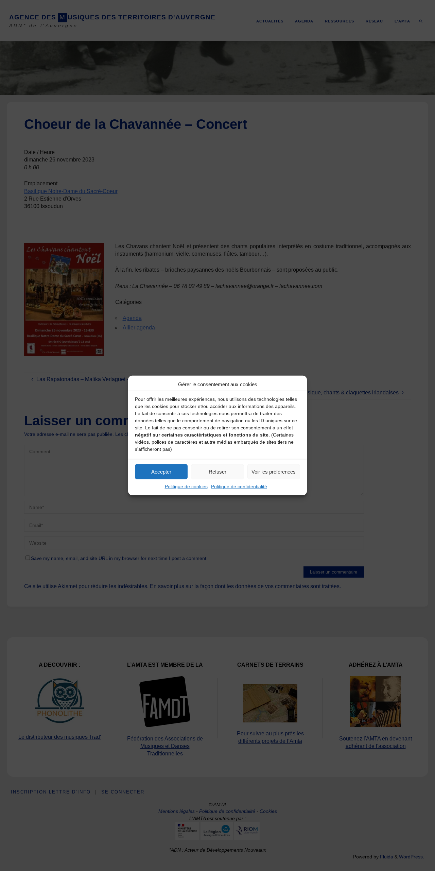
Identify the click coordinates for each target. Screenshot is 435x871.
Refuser (217, 471)
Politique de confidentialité (239, 486)
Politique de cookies (186, 486)
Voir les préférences (273, 471)
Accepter (161, 471)
